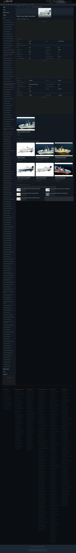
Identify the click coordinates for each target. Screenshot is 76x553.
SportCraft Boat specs (30, 446)
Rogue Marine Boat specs (66, 477)
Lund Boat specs (52, 446)
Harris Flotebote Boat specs (42, 442)
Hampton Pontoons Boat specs (66, 443)
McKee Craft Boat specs (42, 460)
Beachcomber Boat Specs (8, 45)
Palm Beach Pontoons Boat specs (55, 466)
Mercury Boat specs (53, 454)
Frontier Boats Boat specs (66, 431)
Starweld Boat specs (65, 488)
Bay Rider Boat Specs (7, 43)
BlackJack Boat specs (65, 411)
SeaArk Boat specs (65, 479)
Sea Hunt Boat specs (41, 486)
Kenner (23, 6)
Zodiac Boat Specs (7, 366)
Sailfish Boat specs (30, 440)
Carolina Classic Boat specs (19, 402)
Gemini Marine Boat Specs (8, 126)
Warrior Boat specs (53, 534)
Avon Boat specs (64, 403)
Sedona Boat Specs (7, 256)
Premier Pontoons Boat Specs (9, 199)
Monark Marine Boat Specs (8, 173)
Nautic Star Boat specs (53, 460)
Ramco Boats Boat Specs (8, 208)
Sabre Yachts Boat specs (19, 440)
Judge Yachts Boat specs (19, 422)
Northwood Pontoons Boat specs (67, 463)
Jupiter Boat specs (29, 422)
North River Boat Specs (8, 182)
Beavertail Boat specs (65, 408)
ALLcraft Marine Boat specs (66, 396)
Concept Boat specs (30, 400)
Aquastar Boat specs (65, 402)
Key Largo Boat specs (53, 440)
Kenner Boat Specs (7, 143)
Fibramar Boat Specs (7, 110)
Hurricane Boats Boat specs (42, 445)
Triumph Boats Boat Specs (8, 325)
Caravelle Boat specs (41, 417)
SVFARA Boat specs (53, 517)
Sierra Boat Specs (7, 265)
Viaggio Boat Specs (7, 336)
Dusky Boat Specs (7, 103)
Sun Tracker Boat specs (42, 506)
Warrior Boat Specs (7, 343)
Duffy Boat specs (52, 423)
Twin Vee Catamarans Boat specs (43, 522)
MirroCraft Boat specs (65, 457)
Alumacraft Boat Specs (8, 26)
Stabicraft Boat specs (41, 497)
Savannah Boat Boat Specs (8, 226)
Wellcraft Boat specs (18, 445)
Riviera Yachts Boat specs (7, 405)
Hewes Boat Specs (7, 136)
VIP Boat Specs (6, 338)
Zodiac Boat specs (53, 542)
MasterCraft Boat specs (30, 426)
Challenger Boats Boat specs (31, 397)
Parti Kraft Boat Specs (8, 192)
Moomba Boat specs (53, 459)
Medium (15, 4)
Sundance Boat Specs (7, 299)
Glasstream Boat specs (42, 437)
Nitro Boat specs (52, 462)
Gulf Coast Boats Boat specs (31, 419)
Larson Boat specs (29, 425)
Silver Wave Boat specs (53, 497)
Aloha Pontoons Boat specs (54, 391)
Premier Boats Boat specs (42, 471)
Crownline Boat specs (30, 403)
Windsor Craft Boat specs (19, 446)
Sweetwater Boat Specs (8, 309)
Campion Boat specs (41, 414)
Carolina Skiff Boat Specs (8, 69)
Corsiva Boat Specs (7, 91)
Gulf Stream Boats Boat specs (43, 440)
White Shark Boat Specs (8, 352)
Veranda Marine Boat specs (54, 529)
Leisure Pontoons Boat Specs (9, 150)
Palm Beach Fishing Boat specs (55, 465)
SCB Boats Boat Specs (8, 231)
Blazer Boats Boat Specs (8, 60)
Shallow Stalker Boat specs (66, 480)
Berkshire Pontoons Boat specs (55, 405)
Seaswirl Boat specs (30, 443)
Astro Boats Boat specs (53, 397)
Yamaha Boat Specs (7, 361)
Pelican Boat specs (65, 465)
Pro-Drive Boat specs (65, 471)
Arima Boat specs (53, 396)
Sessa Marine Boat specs (7, 408)
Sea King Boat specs (53, 486)
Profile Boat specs (41, 474)
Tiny (29, 4)
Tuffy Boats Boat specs (65, 494)
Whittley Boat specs (41, 528)
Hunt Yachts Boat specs (6, 396)
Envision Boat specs (41, 434)
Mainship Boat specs (18, 426)
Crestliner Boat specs (53, 422)
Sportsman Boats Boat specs (54, 505)
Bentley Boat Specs (7, 47)
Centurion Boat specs (30, 396)
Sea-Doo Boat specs (53, 488)
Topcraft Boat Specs (7, 319)
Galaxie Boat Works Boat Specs (9, 119)
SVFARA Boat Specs (7, 307)
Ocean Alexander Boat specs (7, 402)
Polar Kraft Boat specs (65, 468)
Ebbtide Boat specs (41, 431)
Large (5, 4)
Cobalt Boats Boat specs (30, 399)
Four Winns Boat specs (18, 417)
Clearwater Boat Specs (8, 81)
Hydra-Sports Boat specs (19, 420)
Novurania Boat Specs (8, 185)
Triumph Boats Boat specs (54, 525)
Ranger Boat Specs (7, 210)
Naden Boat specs (64, 462)
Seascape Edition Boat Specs (9, 252)
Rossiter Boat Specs (7, 222)
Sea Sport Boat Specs (8, 245)
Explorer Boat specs (65, 426)
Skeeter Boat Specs (7, 270)
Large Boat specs (6, 389)
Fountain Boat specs (18, 414)
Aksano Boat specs (65, 394)
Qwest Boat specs (64, 474)
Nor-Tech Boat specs (6, 400)
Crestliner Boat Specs (7, 96)
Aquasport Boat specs (41, 399)
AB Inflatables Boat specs (42, 391)
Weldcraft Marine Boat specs (42, 526)
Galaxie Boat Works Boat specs (54, 431)
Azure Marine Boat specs (42, 405)
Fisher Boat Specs (7, 112)
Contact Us (5, 374)
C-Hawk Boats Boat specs (42, 411)
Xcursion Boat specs (53, 537)
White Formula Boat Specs (8, 350)
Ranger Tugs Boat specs (42, 477)
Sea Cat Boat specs (53, 483)
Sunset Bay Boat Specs (8, 305)
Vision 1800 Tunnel (28, 6)
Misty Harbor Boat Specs (8, 171)
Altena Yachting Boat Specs (8, 24)
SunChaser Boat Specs (8, 294)
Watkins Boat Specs (7, 345)
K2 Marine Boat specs (65, 446)
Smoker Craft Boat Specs (8, 277)
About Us (32, 550)
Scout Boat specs (29, 442)
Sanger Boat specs (53, 480)
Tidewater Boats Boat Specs (9, 316)
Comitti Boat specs (41, 423)
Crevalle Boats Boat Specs (8, 98)
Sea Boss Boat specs (53, 482)
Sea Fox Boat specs (41, 485)
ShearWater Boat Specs (8, 263)
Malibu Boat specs (41, 454)
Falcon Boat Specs (7, 107)
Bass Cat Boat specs (65, 405)
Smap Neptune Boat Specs (8, 275)
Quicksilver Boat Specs (8, 205)
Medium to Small (24, 4)
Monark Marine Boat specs (54, 457)
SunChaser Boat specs (53, 509)
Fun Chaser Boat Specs (8, 114)
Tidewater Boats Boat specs (54, 523)
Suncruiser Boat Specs (8, 297)
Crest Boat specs (52, 420)
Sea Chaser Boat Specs (8, 240)
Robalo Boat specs (41, 480)
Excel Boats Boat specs (65, 425)
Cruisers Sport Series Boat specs (43, 425)
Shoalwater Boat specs (65, 482)
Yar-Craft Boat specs (65, 505)
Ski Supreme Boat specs (54, 500)
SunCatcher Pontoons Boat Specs (8, 292)
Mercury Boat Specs (7, 169)
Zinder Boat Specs (7, 364)
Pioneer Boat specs (53, 471)
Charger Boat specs (53, 417)
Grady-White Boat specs (30, 417)
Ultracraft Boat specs (65, 497)
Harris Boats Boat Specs (8, 132)
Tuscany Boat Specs (7, 327)
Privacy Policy (42, 550)
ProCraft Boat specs (53, 474)
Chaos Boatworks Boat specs (66, 419)
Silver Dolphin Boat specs (66, 483)
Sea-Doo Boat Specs (7, 247)
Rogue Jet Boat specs (41, 482)
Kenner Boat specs (53, 439)
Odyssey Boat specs (53, 463)
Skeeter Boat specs (53, 499)
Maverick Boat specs (53, 451)
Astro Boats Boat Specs (8, 33)
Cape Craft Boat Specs (8, 67)
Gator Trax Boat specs (65, 434)
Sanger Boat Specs (7, 224)
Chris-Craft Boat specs (18, 406)
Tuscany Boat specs (53, 526)
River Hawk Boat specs (41, 479)
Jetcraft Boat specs (30, 420)
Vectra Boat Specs (7, 329)
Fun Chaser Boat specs (53, 428)
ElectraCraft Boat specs (53, 425)
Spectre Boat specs (30, 445)
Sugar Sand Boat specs (53, 508)
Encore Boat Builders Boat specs (67, 423)
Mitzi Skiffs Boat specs (65, 459)
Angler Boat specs (41, 396)
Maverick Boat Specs (7, 162)
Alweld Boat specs (64, 399)
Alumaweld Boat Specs (8, 29)
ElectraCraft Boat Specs (8, 105)
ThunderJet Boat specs (42, 514)
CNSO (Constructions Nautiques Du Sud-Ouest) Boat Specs (9, 84)
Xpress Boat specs (53, 539)
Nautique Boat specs (41, 463)
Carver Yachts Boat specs (19, 403)
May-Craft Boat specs (41, 459)
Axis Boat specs (40, 403)
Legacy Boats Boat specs (19, 423)
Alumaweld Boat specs (53, 394)
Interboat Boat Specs (7, 141)
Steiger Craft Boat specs (42, 502)
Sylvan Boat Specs (7, 312)
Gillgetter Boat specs (65, 439)
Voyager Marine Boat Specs (8, 341)
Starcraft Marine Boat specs (42, 500)
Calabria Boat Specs (7, 65)
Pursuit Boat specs (29, 437)
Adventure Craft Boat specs (42, 394)
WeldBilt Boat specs (65, 503)
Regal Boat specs (17, 437)
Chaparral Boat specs (18, 405)
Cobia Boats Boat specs (42, 422)
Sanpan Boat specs (41, 483)
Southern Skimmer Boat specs (66, 486)
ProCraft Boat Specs (7, 203)
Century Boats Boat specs (42, 419)
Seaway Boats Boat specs (42, 491)
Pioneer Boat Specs (7, 196)
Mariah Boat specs (41, 457)
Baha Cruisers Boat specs (31, 391)
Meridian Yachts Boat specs (19, 429)
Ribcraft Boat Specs (7, 219)
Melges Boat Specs (7, 166)
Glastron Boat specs (41, 439)
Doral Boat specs (17, 409)
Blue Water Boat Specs (8, 62)
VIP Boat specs (52, 531)
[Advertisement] (9, 380)
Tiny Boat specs (64, 389)
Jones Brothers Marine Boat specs (43, 448)
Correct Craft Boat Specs (8, 89)
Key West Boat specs (41, 451)
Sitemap (46, 550)
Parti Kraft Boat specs (53, 468)
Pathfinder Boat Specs (8, 194)
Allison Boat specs (64, 397)
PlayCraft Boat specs (41, 468)
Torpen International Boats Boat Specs (8, 322)
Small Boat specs (53, 389)
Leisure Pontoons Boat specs (54, 443)
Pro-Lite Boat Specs (7, 201)
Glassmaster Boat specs (65, 440)
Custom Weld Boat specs (42, 426)
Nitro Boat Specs (7, 180)
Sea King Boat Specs (7, 242)
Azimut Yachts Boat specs (7, 391)
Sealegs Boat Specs (7, 249)
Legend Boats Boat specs (66, 451)
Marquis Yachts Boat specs (7, 397)
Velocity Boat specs (41, 523)
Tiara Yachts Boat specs (18, 443)
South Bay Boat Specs (8, 279)
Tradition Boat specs (41, 517)
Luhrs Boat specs (17, 425)
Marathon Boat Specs (7, 157)
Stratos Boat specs (53, 506)
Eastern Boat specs (30, 408)
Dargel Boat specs (64, 420)
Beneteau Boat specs (18, 400)
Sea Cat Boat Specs (7, 238)
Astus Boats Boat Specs (8, 36)
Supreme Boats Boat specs (66, 491)
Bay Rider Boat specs (53, 399)
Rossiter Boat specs (53, 479)
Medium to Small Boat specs (42, 389)
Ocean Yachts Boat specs (7, 403)
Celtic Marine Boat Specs (8, 74)
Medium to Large (10, 4)
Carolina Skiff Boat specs (54, 414)
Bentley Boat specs (53, 402)
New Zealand (43, 546)
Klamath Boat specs (65, 448)
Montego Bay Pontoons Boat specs (67, 460)
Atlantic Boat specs (41, 400)
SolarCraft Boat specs (65, 485)
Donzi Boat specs (29, 405)
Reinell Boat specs (53, 477)
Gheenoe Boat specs (65, 437)
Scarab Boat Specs (7, 229)
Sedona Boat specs (53, 491)
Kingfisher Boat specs (30, 423)
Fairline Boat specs (6, 394)
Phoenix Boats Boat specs (66, 466)
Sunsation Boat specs (41, 508)
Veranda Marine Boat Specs (8, 331)
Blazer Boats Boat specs (54, 408)
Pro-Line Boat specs (30, 434)
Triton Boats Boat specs (42, 519)
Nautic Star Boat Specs (8, 178)
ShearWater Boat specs (53, 494)
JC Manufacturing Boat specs (42, 446)
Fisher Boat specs (53, 426)
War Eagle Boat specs (65, 500)
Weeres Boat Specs (7, 348)
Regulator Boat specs (30, 439)
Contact (32, 4)
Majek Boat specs (64, 454)
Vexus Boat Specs (7, 334)
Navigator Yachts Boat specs (7, 399)
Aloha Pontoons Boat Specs (9, 22)
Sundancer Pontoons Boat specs (55, 514)
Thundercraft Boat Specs (8, 314)
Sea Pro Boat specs (41, 488)
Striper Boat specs (41, 505)
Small (19, 4)
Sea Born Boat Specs (7, 233)
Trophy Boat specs (41, 520)
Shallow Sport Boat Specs (8, 261)
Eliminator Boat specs (30, 411)
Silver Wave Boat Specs (8, 268)
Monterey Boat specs (30, 428)
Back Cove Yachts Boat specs (19, 397)
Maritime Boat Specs (7, 159)
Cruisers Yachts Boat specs (19, 408)
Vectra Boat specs (53, 528)
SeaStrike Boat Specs (7, 254)
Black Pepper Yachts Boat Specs (8, 55)
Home (1, 4)
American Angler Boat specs (66, 400)
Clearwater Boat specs (53, 419)
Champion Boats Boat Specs (9, 76)
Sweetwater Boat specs (53, 519)
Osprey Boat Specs (7, 189)
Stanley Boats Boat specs (42, 499)
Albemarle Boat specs (18, 391)
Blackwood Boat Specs (8, 58)
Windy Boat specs (17, 448)
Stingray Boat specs (41, 503)
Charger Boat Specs (7, 78)
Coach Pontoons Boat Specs (9, 87)
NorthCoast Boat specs (42, 465)
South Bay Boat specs (53, 503)
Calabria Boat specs (53, 411)
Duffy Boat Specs (7, 100)
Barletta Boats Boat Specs (8, 40)
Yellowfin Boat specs (41, 529)
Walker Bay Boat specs (65, 499)
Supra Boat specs (41, 509)
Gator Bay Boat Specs (7, 121)
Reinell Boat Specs (7, 215)
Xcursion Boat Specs (7, 357)
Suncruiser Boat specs (53, 511)
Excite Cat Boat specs (18, 411)
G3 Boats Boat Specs (7, 117)
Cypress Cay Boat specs (42, 428)
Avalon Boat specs (41, 402)
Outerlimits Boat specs (30, 431)
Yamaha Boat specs (53, 540)
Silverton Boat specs (18, 442)
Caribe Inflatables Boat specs (66, 417)
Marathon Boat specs (53, 448)
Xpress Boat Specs (7, 359)
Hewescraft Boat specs (42, 443)
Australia (38, 546)
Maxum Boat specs (18, 428)
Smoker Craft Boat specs (54, 502)
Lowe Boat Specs (7, 152)
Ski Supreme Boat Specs (8, 272)
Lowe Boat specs (52, 445)
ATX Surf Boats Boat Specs (8, 38)
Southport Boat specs (41, 494)
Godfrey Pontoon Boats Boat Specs (9, 129)
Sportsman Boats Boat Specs (9, 282)
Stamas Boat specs (30, 448)
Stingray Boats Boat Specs (8, 284)
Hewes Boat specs (53, 437)
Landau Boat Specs (7, 148)
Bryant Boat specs (41, 408)
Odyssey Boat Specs (7, 187)
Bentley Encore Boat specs (54, 403)
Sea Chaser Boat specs (53, 485)
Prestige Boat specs (18, 434)
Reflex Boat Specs (7, 212)
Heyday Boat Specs (7, 139)
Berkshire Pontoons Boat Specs (9, 52)
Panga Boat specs (41, 466)
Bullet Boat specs (64, 414)
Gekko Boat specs (53, 434)
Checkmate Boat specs (42, 420)
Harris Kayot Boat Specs (8, 134)
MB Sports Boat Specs (8, 164)
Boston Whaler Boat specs (31, 394)
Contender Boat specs (30, 402)
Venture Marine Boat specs (42, 525)
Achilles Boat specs (65, 391)
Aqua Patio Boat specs (41, 397)
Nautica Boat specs (41, 462)
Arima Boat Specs (7, 31)
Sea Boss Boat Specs (7, 235)
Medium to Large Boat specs (19, 389)
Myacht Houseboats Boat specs (20, 431)
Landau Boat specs (53, 442)
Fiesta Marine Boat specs (30, 414)
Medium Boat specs (30, 389)
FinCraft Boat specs (65, 428)
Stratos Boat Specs (7, 286)
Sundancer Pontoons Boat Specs (8, 302)
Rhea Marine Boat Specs (8, 217)
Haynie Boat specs (64, 445)
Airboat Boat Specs (7, 20)
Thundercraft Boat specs (54, 522)
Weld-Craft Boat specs (65, 502)
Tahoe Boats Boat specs (42, 511)
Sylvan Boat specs (53, 520)
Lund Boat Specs (7, 155)
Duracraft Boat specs (65, 422)
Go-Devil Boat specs (65, 442)
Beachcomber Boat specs (54, 400)
